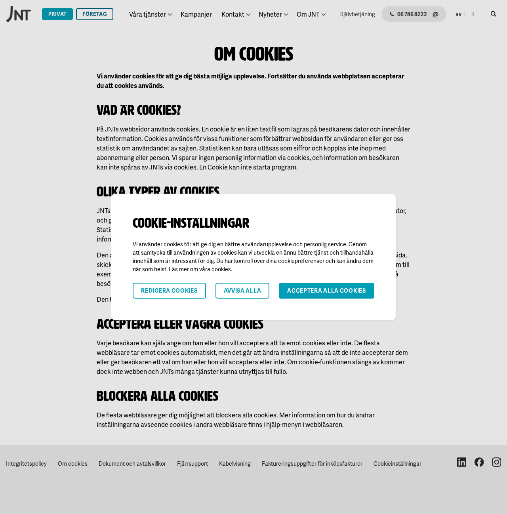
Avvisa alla (242, 290)
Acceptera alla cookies (326, 290)
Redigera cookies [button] (169, 290)
